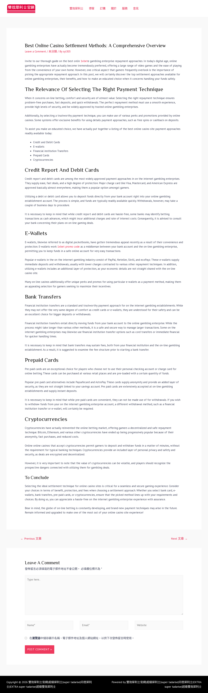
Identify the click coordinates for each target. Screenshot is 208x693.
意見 (136, 8)
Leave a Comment (35, 51)
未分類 (53, 51)
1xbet (84, 61)
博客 (91, 8)
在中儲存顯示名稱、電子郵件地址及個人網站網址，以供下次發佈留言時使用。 (81, 638)
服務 (125, 8)
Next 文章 (179, 538)
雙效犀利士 (76, 8)
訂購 (102, 8)
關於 (114, 8)
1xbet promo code (68, 246)
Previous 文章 (30, 538)
